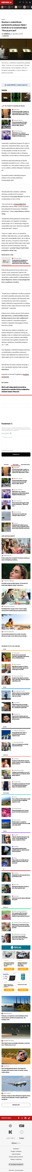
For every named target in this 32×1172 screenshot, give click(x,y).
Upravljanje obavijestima (17, 1164)
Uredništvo (16, 1148)
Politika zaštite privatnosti (16, 1156)
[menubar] (26, 2)
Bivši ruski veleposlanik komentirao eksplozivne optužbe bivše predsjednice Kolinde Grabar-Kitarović (15, 390)
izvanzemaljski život (20, 204)
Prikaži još (16, 1105)
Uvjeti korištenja (16, 1154)
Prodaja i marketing (16, 1151)
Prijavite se (16, 454)
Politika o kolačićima (16, 1159)
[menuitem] (26, 2)
